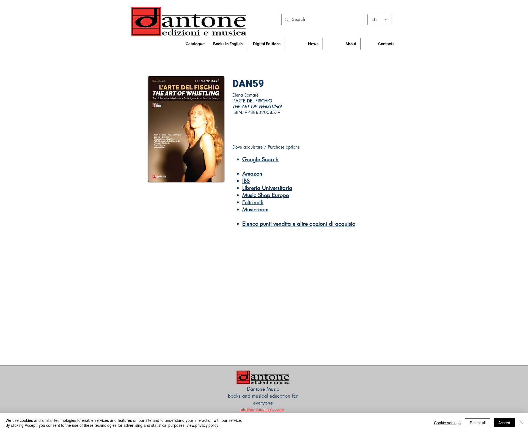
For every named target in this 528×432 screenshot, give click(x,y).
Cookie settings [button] (447, 422)
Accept (504, 422)
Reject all (478, 422)
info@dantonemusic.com (262, 409)
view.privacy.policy (202, 425)
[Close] (521, 423)
